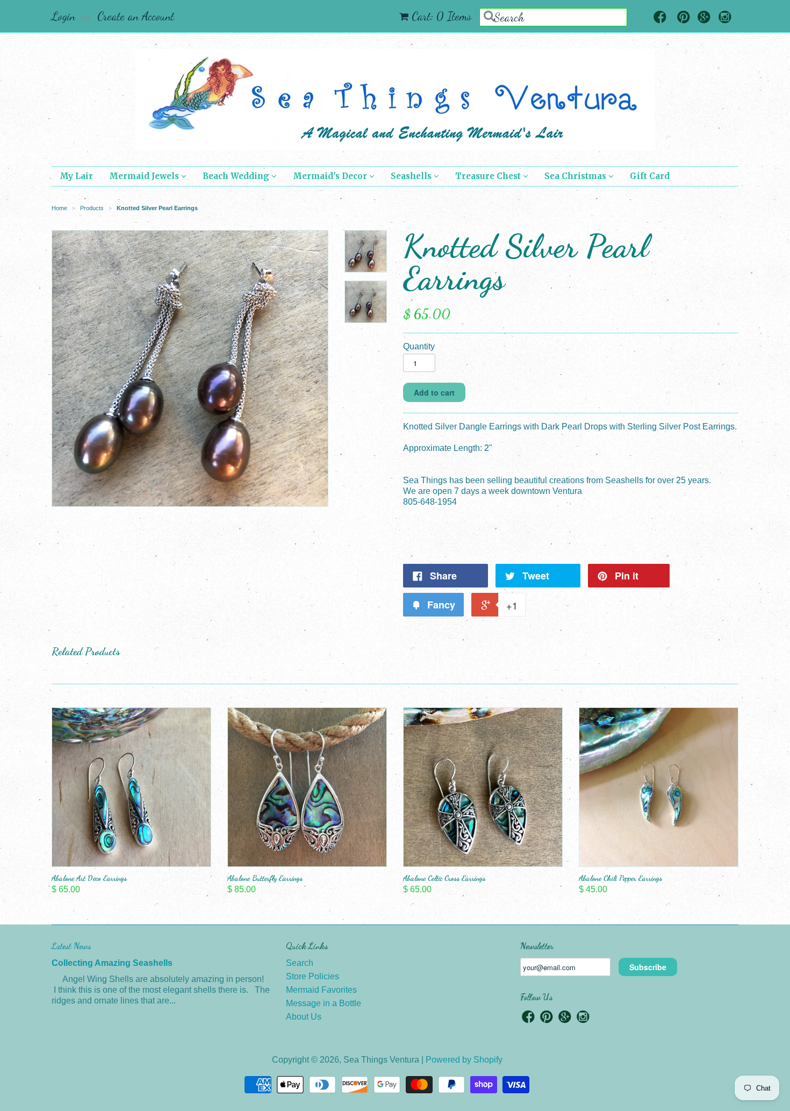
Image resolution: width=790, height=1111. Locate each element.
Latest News (71, 946)
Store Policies (312, 976)
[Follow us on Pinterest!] (683, 18)
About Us (303, 1016)
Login (63, 16)
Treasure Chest (489, 176)
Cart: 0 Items (441, 16)
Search (299, 962)
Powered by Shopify (464, 1059)
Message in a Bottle (323, 1003)
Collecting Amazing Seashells (112, 962)
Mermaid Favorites (321, 989)
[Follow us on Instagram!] (725, 18)
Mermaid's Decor (331, 176)
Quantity (419, 346)
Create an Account (135, 16)
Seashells (412, 176)
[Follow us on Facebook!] (659, 18)
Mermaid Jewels (145, 176)
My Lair (76, 176)
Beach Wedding (237, 176)
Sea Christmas (576, 176)
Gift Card (650, 176)
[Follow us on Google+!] (704, 18)
